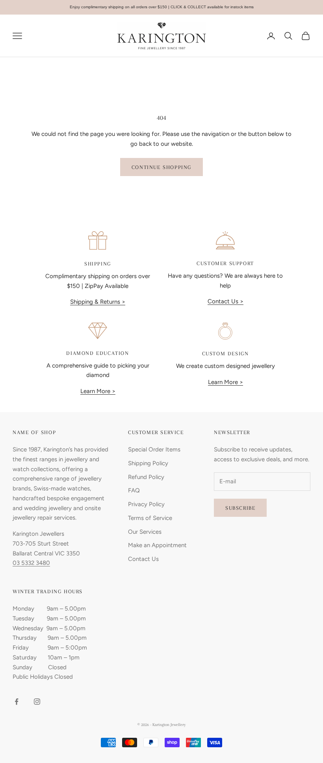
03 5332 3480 (31, 562)
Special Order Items (154, 449)
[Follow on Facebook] (16, 701)
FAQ (134, 490)
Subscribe (240, 508)
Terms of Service (150, 518)
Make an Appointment (157, 545)
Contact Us (143, 559)
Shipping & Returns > (97, 301)
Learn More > (97, 391)
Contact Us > (225, 301)
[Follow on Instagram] (37, 701)
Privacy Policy (146, 504)
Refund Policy (146, 477)
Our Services (145, 531)
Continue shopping (161, 167)
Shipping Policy (148, 463)
